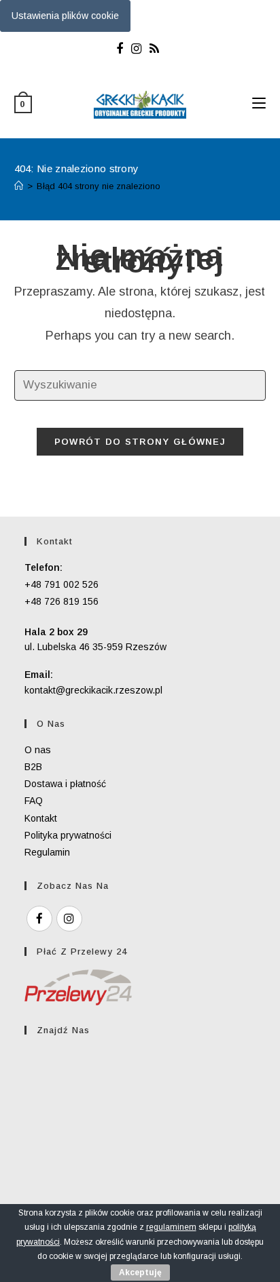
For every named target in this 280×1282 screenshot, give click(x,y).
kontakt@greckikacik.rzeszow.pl (93, 690)
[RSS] (154, 49)
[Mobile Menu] (259, 104)
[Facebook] (121, 49)
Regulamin (47, 852)
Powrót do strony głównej (140, 442)
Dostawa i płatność (65, 783)
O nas (37, 749)
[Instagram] (136, 49)
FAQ (33, 800)
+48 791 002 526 (61, 584)
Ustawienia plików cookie (65, 15)
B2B (33, 766)
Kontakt (40, 818)
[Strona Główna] (18, 186)
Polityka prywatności (67, 835)
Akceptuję (140, 1272)
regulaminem (171, 1227)
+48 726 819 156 (61, 601)
